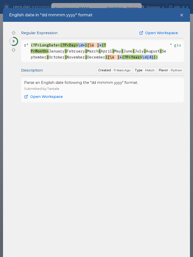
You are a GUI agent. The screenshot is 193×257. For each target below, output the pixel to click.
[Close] (181, 15)
